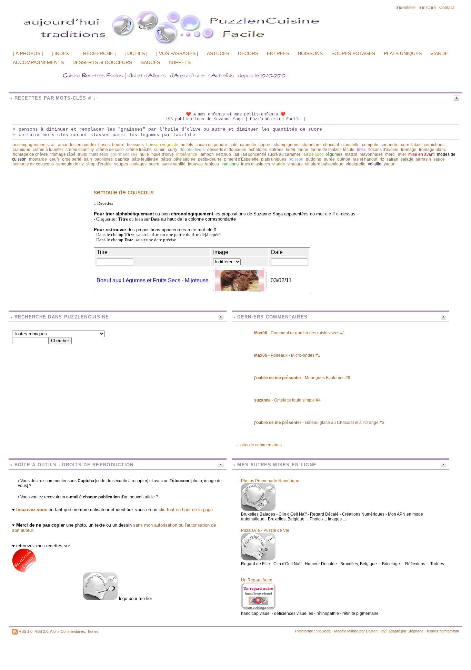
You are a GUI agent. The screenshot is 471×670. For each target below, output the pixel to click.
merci (390, 154)
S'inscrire (427, 7)
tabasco (195, 164)
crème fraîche (139, 149)
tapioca (212, 164)
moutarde (38, 159)
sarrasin (423, 159)
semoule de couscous (33, 164)
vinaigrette (355, 164)
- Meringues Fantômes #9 (302, 377)
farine (303, 149)
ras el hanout (365, 159)
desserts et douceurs (226, 149)
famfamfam (449, 631)
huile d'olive (162, 154)
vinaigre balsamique (324, 164)
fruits (82, 154)
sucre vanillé (174, 164)
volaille (374, 164)
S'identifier (405, 7)
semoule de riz (70, 164)
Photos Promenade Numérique (270, 480)
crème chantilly (80, 149)
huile (144, 154)
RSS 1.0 (25, 631)
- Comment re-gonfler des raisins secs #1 (299, 333)
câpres (265, 144)
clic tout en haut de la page (186, 509)
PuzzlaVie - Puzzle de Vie (265, 530)
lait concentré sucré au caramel (270, 154)
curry (172, 149)
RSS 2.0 (41, 631)
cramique (21, 149)
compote (370, 144)
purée (329, 159)
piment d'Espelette (241, 159)
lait (236, 154)
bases (104, 144)
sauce (439, 159)
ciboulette (350, 144)
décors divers (192, 149)
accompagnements (31, 144)
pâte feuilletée (145, 159)
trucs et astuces (255, 164)
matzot (351, 154)
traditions (230, 164)
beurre (118, 144)
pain (88, 159)
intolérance (186, 154)
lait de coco (313, 154)
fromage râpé (63, 154)
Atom (54, 631)
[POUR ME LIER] (100, 598)
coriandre (390, 144)
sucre (154, 164)
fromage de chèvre (30, 154)
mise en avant (421, 154)
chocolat (331, 144)
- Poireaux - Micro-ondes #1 (287, 355)
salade (407, 159)
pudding (313, 159)
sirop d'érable (99, 164)
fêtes (361, 149)
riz (382, 159)
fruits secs (98, 154)
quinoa (343, 159)
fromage (409, 149)
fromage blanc (432, 149)
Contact (446, 7)
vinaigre (295, 164)
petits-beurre (210, 159)
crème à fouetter (48, 149)
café (234, 144)
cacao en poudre (211, 144)
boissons (135, 144)
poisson (296, 159)
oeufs (54, 159)
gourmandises (123, 154)
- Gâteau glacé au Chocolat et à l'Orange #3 (319, 422)
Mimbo (352, 631)
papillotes (103, 159)
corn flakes (411, 144)
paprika (122, 159)
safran (392, 159)
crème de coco (110, 149)
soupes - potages (130, 164)
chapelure (311, 144)
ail (53, 144)
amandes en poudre (77, 144)
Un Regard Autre (256, 580)
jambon (207, 154)
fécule (348, 149)
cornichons (434, 144)
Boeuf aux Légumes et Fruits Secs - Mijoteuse (153, 280)
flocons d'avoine (383, 149)
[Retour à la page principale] (198, 44)
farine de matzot (326, 149)
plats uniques (273, 159)
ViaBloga (323, 631)
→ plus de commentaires (258, 445)
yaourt (389, 164)
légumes (334, 154)
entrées (276, 149)
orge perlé (71, 159)
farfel (290, 149)
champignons (286, 144)
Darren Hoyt (376, 631)
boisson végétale (162, 144)
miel (402, 154)
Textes (93, 631)
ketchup (223, 154)
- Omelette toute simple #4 (287, 400)
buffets (187, 144)
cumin (160, 149)
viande (278, 164)
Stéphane (415, 631)
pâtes (166, 159)
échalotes (258, 149)
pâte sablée (184, 159)
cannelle (248, 144)
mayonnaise (371, 154)
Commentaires (73, 631)
